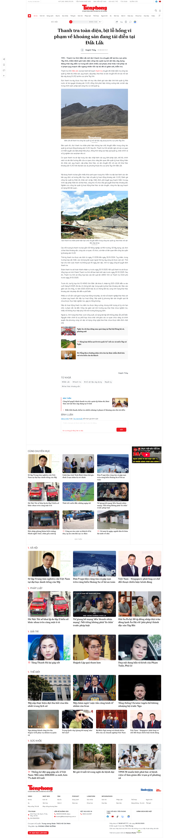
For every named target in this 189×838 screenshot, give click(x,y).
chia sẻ (117, 22)
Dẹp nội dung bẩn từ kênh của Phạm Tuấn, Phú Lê (138, 664)
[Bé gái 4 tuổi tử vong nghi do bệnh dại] (94, 756)
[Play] (70, 21)
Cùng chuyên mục (39, 451)
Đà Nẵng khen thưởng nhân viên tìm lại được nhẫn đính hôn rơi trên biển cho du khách (101, 354)
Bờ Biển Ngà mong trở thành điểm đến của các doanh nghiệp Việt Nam (111, 731)
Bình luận (4, 70)
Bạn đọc (119, 803)
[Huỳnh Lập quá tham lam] (94, 647)
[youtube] (160, 1)
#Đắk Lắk (66, 382)
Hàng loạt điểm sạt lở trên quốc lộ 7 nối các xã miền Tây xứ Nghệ (102, 343)
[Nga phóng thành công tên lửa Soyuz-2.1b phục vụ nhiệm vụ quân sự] (43, 719)
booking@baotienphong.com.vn (66, 816)
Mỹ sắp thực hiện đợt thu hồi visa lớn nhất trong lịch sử (48, 704)
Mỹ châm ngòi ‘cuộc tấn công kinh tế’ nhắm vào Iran (93, 704)
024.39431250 (34, 818)
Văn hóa (116, 16)
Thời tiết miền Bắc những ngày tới (77, 503)
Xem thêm (159, 15)
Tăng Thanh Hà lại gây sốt (45, 662)
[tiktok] (118, 816)
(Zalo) (68, 814)
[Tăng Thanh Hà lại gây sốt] (49, 647)
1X (100, 22)
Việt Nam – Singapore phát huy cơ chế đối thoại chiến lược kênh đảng (139, 580)
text (121, 22)
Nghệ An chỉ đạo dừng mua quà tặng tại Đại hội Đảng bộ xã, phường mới (100, 330)
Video (153, 16)
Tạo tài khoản (78, 419)
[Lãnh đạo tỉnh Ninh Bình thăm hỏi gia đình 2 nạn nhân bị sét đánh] (78, 463)
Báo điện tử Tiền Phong (94, 8)
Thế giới (72, 16)
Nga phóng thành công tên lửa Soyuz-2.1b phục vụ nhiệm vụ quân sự (42, 732)
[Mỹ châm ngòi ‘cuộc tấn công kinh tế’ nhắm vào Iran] (94, 688)
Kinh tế (42, 16)
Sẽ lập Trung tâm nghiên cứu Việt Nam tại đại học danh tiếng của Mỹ (42, 476)
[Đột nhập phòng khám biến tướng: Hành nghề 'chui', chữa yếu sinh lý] (43, 519)
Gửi (121, 430)
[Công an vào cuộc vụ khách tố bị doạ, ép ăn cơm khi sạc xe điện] (78, 519)
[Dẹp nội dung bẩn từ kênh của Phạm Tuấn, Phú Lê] (139, 647)
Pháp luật (88, 16)
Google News (135, 22)
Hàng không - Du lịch (137, 803)
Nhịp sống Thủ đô (33, 806)
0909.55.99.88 (61, 814)
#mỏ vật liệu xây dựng (93, 382)
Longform (91, 796)
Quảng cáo (134, 1)
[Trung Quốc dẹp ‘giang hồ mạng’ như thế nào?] (77, 719)
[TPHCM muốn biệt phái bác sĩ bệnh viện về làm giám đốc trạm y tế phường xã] (139, 756)
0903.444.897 (87, 814)
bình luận (130, 22)
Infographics (107, 796)
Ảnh (58, 796)
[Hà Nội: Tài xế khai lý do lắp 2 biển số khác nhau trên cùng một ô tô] (43, 491)
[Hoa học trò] (158, 790)
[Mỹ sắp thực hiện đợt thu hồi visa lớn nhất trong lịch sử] (49, 688)
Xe (110, 16)
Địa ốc (58, 16)
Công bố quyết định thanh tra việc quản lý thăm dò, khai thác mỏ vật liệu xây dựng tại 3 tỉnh (86, 402)
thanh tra (99, 71)
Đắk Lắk (75, 71)
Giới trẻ (80, 16)
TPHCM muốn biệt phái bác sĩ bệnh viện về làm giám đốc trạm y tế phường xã (139, 774)
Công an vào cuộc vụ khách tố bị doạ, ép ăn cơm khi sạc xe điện (77, 532)
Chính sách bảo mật (144, 811)
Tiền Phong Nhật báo (83, 1)
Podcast (75, 796)
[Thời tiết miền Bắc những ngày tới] (78, 491)
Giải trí (123, 16)
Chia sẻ (4, 59)
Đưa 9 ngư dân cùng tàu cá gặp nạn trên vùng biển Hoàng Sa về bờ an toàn (111, 477)
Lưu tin (4, 65)
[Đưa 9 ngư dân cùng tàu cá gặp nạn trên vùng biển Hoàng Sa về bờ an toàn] (113, 463)
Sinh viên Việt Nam (99, 1)
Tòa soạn (123, 1)
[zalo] (123, 816)
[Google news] (129, 816)
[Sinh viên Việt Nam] (147, 790)
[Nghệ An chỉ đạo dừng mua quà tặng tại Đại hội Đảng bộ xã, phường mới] (68, 331)
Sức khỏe (65, 16)
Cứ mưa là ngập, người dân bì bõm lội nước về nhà (112, 532)
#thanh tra (77, 382)
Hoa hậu (146, 16)
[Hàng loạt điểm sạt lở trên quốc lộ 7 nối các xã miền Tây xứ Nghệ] (68, 343)
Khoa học (139, 16)
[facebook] (156, 1)
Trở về (4, 76)
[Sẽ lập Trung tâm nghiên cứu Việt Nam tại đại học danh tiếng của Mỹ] (43, 463)
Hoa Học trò (113, 1)
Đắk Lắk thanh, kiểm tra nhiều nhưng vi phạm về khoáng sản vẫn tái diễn (95, 410)
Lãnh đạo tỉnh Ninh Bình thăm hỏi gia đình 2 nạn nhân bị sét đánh (78, 476)
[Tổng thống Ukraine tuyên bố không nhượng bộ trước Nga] (139, 688)
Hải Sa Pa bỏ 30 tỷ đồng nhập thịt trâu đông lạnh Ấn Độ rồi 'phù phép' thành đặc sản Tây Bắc (139, 622)
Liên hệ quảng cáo (61, 811)
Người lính (104, 16)
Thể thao (96, 16)
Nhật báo (46, 796)
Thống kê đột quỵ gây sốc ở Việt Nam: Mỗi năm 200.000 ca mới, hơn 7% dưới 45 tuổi (47, 774)
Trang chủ (29, 15)
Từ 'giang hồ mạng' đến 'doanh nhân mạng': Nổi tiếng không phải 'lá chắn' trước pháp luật (112, 505)
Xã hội (36, 16)
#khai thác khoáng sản (71, 386)
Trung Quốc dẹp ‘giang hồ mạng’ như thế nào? (77, 731)
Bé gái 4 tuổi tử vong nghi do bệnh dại (93, 771)
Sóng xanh (50, 16)
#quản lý (108, 382)
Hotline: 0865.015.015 (65, 1)
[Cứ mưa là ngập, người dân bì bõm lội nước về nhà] (113, 519)
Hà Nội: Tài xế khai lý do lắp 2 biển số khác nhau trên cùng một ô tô (43, 504)
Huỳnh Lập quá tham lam (87, 662)
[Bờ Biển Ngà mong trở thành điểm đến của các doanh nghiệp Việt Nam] (111, 719)
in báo (126, 22)
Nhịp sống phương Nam (50, 806)
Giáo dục (130, 16)
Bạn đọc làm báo (39, 833)
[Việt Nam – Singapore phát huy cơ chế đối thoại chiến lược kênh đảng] (139, 563)
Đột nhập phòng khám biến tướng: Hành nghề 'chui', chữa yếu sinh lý (42, 532)
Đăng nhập (65, 419)
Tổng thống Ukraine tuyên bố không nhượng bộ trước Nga (138, 704)
